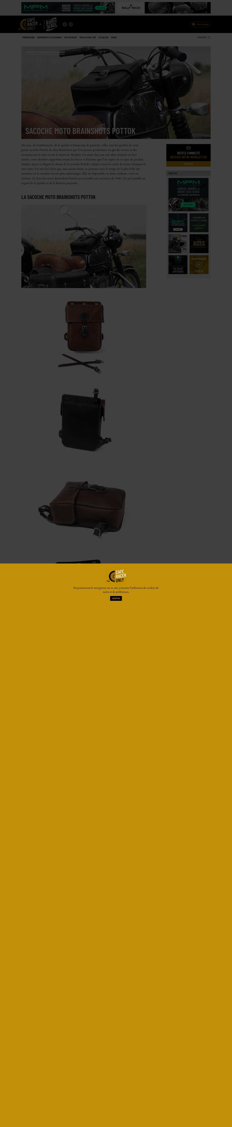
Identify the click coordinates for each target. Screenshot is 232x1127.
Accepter (116, 598)
